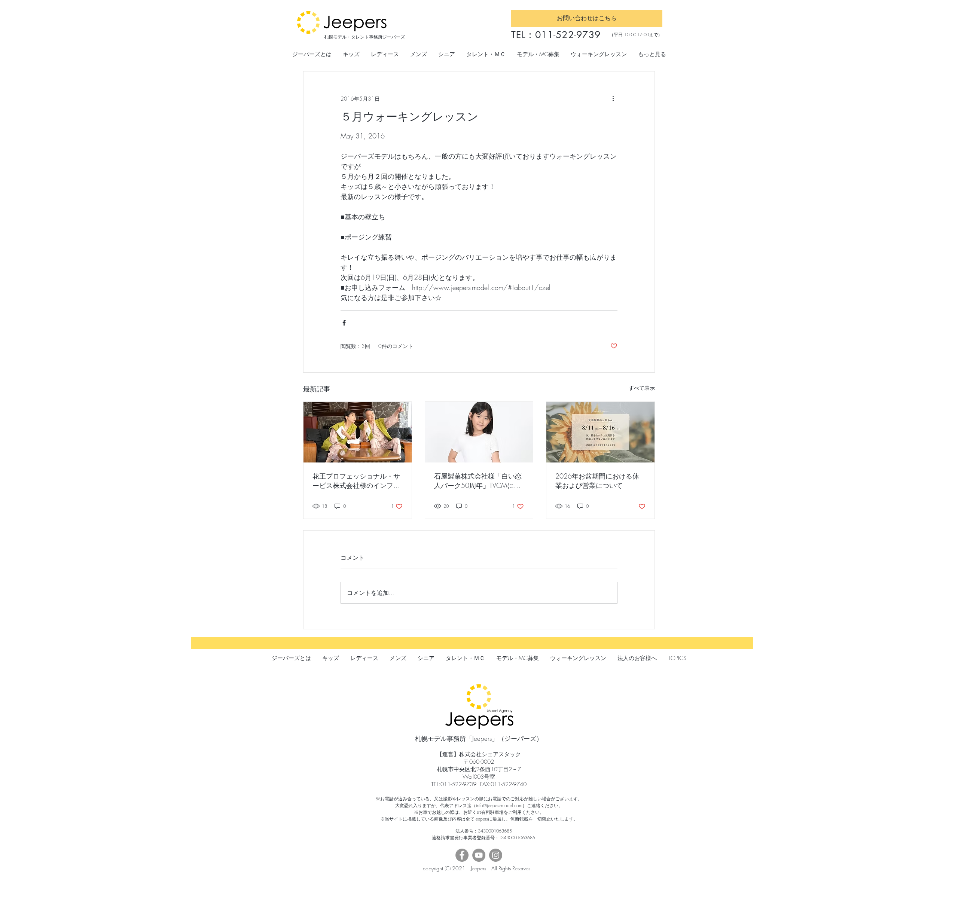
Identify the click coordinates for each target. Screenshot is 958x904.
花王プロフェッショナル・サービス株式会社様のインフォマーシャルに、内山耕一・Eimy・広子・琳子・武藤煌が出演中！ (356, 480)
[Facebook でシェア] (344, 322)
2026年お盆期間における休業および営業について (597, 480)
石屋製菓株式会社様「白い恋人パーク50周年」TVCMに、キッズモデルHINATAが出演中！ (478, 480)
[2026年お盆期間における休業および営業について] (600, 432)
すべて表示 (642, 387)
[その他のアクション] (612, 98)
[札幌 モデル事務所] (357, 432)
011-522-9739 (568, 35)
